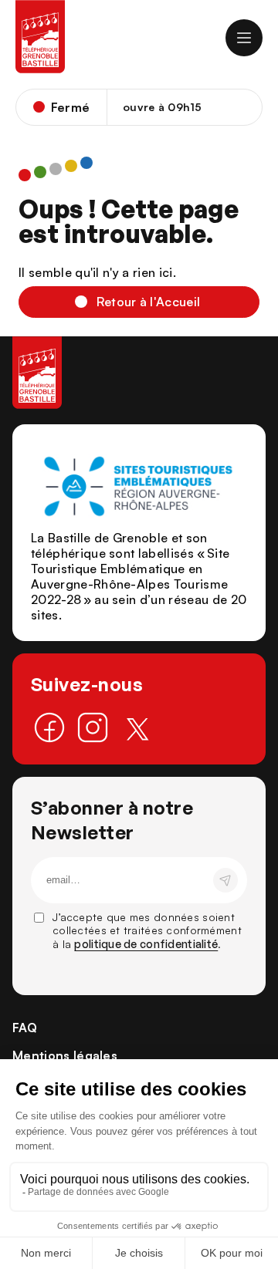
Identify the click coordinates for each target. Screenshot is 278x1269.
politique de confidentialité (146, 943)
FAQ (24, 1027)
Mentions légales (64, 1055)
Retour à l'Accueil (149, 301)
